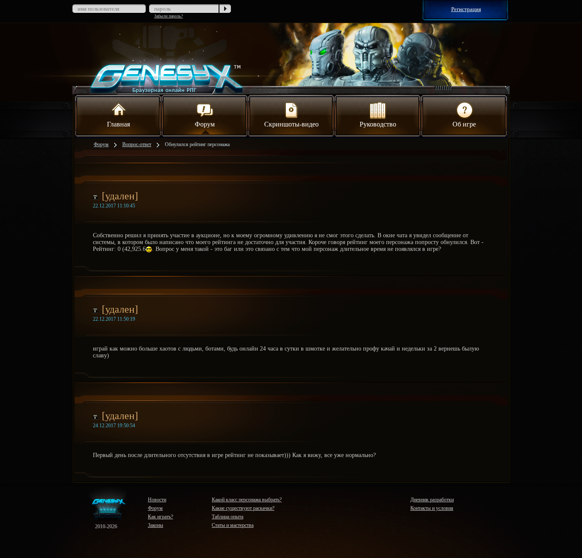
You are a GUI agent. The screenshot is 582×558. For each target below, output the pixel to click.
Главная (118, 124)
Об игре (464, 124)
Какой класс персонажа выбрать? (247, 500)
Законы (155, 525)
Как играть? (160, 517)
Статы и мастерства (233, 525)
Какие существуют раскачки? (243, 508)
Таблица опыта (227, 517)
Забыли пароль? (168, 16)
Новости (157, 500)
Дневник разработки (432, 500)
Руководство (378, 124)
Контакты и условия (431, 508)
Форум (205, 124)
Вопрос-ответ (136, 144)
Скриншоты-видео (291, 124)
